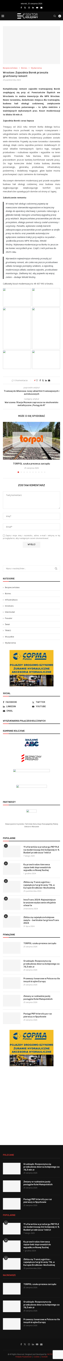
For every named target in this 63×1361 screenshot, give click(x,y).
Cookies (37, 1356)
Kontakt (44, 1356)
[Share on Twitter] (43, 380)
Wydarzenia (10, 642)
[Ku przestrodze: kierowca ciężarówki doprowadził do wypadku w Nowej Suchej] (12, 869)
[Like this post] (37, 380)
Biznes (8, 593)
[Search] (54, 16)
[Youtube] (37, 7)
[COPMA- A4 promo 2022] (31, 651)
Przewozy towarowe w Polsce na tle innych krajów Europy (41, 980)
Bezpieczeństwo (12, 587)
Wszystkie (9, 636)
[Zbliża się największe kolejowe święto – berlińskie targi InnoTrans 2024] (12, 922)
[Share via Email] (49, 380)
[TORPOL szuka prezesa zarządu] (31, 441)
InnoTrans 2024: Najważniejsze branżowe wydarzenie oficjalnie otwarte (39, 903)
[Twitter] (25, 7)
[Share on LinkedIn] (46, 380)
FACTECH (50, 1354)
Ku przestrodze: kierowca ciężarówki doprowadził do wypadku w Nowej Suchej (37, 867)
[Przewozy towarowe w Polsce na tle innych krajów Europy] (12, 983)
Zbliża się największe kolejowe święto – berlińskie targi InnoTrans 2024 (41, 920)
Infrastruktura (11, 599)
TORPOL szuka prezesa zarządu (31, 463)
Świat (7, 624)
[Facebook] (21, 7)
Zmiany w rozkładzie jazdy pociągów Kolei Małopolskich (38, 997)
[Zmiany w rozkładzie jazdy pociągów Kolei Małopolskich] (12, 1000)
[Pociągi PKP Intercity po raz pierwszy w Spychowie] (12, 1018)
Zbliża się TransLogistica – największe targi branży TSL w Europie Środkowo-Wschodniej (39, 885)
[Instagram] (29, 7)
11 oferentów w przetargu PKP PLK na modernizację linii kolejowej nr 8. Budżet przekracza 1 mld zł (41, 850)
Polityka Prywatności (23, 1356)
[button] (5, 447)
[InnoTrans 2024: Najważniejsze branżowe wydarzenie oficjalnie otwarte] (12, 904)
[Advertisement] (31, 1103)
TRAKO (8, 630)
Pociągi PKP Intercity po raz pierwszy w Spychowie (37, 1015)
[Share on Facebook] (40, 380)
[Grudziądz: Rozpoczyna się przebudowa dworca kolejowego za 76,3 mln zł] (12, 965)
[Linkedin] (33, 7)
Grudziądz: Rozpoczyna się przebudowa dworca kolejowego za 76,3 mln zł (41, 964)
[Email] (41, 7)
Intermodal (10, 612)
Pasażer (8, 618)
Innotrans (9, 606)
